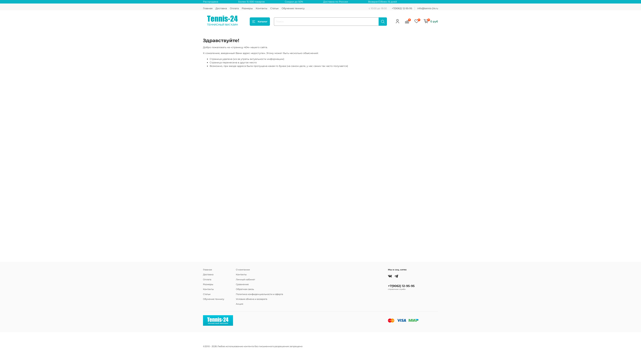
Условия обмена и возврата (251, 299)
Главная (207, 8)
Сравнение (242, 284)
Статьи (274, 8)
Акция (239, 304)
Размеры (247, 8)
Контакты (261, 8)
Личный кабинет (245, 279)
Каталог (262, 21)
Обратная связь (245, 289)
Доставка (221, 8)
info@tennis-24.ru (427, 8)
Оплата (234, 8)
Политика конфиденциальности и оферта (259, 294)
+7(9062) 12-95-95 (402, 8)
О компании (243, 269)
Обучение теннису (293, 8)
